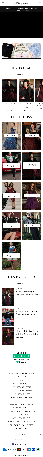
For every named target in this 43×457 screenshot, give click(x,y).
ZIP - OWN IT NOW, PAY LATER (21, 425)
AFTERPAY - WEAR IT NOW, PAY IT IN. (21, 421)
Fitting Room (21, 434)
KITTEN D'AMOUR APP (21, 394)
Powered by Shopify (21, 455)
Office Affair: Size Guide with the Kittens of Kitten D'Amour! (27, 334)
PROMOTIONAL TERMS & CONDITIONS (21, 411)
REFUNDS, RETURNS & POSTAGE (21, 404)
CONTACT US (21, 428)
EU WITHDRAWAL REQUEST (21, 397)
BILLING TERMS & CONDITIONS (21, 408)
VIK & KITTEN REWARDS (21, 384)
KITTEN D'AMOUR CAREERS (21, 391)
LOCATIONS (21, 380)
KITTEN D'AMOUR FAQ (21, 418)
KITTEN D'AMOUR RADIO (21, 387)
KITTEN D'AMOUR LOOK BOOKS (21, 373)
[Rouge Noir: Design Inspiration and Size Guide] (8, 297)
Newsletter (21, 439)
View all (21, 74)
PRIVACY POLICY (21, 415)
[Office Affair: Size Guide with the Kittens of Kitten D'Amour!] (8, 336)
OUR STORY (21, 377)
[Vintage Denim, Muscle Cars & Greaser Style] (8, 317)
